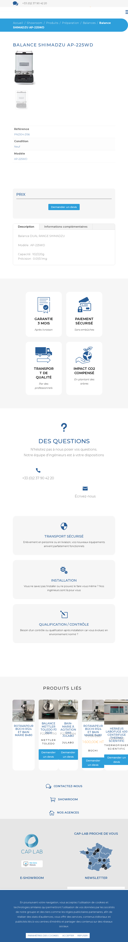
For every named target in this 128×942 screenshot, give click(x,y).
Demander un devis (64, 207)
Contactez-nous (68, 786)
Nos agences (68, 812)
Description (26, 226)
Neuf (17, 146)
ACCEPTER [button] (68, 935)
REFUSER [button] (83, 935)
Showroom (68, 799)
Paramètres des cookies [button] (43, 935)
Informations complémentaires (66, 226)
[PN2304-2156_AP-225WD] (21, 108)
